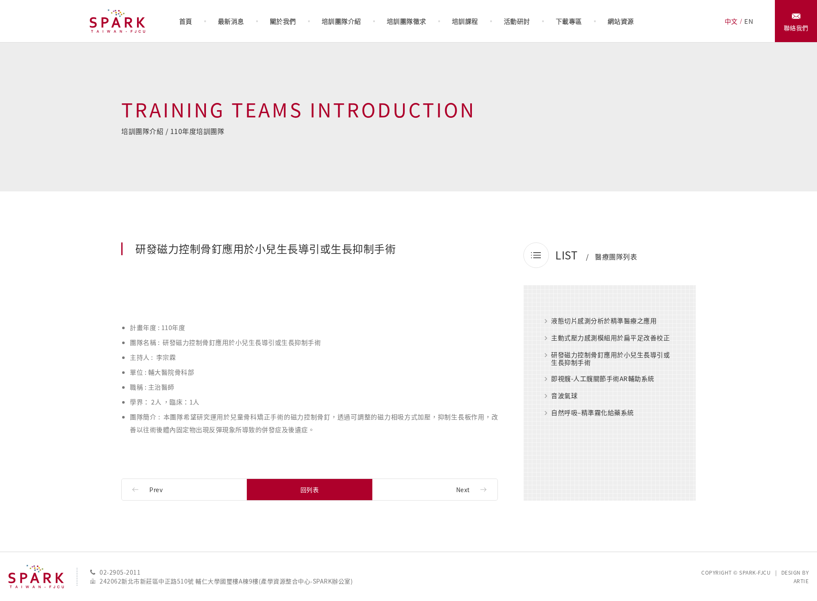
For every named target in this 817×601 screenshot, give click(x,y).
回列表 (309, 489)
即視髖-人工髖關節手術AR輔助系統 (602, 379)
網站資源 (621, 21)
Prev (156, 489)
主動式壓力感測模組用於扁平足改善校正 (610, 338)
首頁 (185, 21)
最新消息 (231, 21)
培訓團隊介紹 (341, 21)
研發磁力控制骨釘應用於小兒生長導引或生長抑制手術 (610, 358)
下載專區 (569, 21)
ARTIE (801, 581)
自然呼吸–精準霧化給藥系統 (592, 413)
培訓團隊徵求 (406, 21)
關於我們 (283, 21)
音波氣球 (564, 396)
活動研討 (517, 21)
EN (748, 21)
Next (463, 489)
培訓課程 (465, 21)
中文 (731, 21)
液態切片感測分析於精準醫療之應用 (604, 321)
